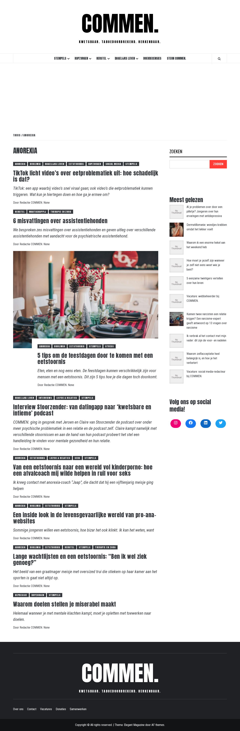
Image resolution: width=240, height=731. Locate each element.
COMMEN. (120, 23)
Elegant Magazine (134, 725)
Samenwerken (78, 709)
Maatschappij (37, 211)
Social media (113, 164)
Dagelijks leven (125, 58)
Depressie (21, 595)
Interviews (45, 398)
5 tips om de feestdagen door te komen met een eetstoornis (95, 358)
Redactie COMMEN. (32, 202)
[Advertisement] (120, 94)
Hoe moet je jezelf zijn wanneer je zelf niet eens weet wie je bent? (205, 265)
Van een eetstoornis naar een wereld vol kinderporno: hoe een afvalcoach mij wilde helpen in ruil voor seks (83, 470)
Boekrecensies (152, 58)
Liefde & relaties (66, 398)
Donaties (61, 709)
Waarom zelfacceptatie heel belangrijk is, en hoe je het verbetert (203, 358)
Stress (109, 346)
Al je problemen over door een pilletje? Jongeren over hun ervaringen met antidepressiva (204, 211)
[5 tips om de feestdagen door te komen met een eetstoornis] (85, 299)
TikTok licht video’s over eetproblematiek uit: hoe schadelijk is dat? (85, 176)
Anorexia (20, 164)
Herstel (101, 58)
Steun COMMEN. (176, 58)
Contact (31, 709)
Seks (77, 458)
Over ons (18, 709)
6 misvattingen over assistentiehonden (60, 221)
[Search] (219, 58)
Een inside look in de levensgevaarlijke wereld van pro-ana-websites (84, 518)
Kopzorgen (81, 58)
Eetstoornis (76, 164)
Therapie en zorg (61, 211)
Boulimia (35, 164)
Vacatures (46, 709)
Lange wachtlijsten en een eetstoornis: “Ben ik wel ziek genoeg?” (80, 559)
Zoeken (176, 152)
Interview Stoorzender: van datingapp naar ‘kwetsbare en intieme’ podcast (82, 410)
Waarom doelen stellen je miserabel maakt (64, 604)
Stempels (60, 58)
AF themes (158, 725)
